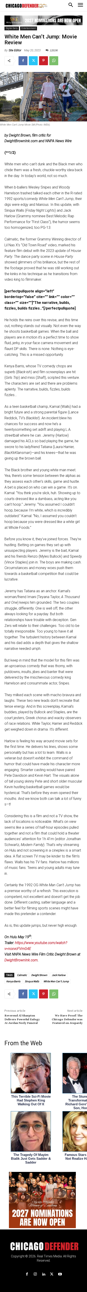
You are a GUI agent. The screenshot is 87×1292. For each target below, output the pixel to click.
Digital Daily (12, 28)
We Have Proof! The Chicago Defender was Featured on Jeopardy (67, 1019)
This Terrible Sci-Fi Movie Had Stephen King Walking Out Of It (31, 1100)
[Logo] (43, 1246)
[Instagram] (35, 1274)
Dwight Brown (39, 975)
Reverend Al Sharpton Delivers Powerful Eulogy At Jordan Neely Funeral (22, 1019)
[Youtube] (60, 1274)
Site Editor (15, 50)
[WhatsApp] (53, 60)
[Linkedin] (43, 1274)
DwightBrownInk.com (21, 960)
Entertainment (28, 28)
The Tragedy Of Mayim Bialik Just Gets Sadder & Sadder (31, 1158)
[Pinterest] (43, 60)
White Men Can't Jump (56, 981)
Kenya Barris (13, 981)
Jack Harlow (59, 975)
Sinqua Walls (32, 981)
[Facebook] (23, 60)
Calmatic (22, 975)
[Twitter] (33, 60)
